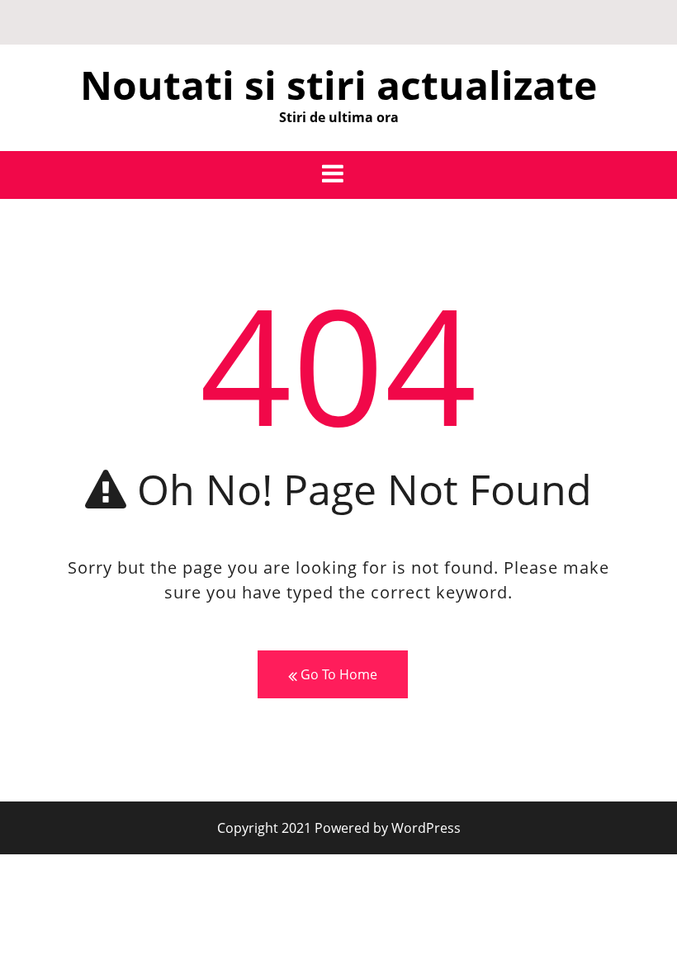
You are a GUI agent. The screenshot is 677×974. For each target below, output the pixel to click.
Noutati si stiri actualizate (338, 84)
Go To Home (337, 674)
